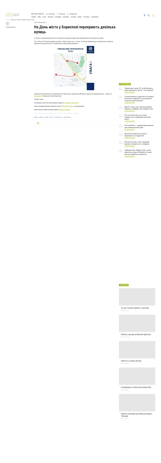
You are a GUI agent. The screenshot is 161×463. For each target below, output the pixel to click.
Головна (51, 14)
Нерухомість (66, 16)
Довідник (73, 14)
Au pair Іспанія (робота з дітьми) (135, 308)
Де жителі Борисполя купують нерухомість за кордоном (135, 135)
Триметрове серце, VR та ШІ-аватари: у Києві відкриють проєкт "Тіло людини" (139, 89)
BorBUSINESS (39, 14)
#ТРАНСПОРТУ (58, 117)
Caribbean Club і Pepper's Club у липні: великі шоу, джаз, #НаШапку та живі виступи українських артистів (137, 152)
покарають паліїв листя (71, 103)
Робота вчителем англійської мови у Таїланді (136, 415)
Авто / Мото (87, 16)
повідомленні (38, 96)
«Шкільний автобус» (68, 106)
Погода (44, 16)
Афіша (39, 16)
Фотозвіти (73, 16)
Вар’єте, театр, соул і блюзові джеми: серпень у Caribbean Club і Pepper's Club (138, 108)
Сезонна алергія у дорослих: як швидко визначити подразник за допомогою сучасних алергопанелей (139, 98)
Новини (62, 14)
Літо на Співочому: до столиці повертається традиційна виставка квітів (137, 117)
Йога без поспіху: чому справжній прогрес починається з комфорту (136, 143)
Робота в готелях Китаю (131, 361)
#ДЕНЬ (36, 117)
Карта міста (50, 16)
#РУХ (51, 117)
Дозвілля (33, 16)
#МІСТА (41, 117)
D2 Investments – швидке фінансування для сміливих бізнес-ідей (138, 126)
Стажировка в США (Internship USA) (136, 387)
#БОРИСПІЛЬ (67, 117)
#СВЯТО (46, 117)
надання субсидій (64, 109)
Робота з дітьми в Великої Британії (136, 334)
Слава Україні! (94, 16)
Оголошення (58, 16)
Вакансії (80, 16)
